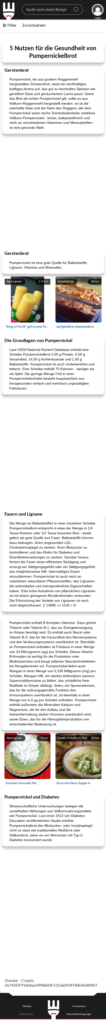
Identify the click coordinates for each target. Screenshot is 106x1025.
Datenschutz (26, 1014)
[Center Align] (77, 7)
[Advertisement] (53, 192)
